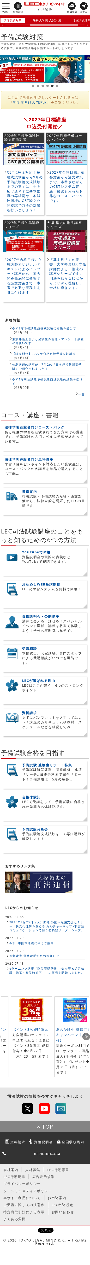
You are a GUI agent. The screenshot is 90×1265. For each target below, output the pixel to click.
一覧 (81, 394)
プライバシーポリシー (22, 1183)
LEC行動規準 (14, 1176)
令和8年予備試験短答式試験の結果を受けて (44, 328)
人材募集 (32, 1169)
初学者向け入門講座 (30, 102)
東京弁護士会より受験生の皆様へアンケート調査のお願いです (48, 341)
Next (86, 1037)
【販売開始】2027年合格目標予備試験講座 (44, 354)
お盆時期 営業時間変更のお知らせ (34, 956)
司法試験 (44, 9)
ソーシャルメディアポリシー (27, 1191)
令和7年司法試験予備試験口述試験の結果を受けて (47, 381)
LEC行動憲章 (58, 1169)
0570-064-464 (47, 1154)
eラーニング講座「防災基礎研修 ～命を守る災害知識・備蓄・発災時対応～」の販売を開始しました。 (46, 970)
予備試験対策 (13, 20)
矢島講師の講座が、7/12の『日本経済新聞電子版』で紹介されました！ (47, 366)
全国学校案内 (73, 1142)
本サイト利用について (22, 1197)
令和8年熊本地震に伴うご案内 (31, 943)
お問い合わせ (63, 1212)
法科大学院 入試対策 (47, 20)
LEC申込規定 (62, 1204)
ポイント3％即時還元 (30, 1029)
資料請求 (17, 1142)
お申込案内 (57, 1197)
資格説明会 (43, 1142)
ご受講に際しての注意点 (24, 1204)
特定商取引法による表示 (24, 1212)
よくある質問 (14, 1219)
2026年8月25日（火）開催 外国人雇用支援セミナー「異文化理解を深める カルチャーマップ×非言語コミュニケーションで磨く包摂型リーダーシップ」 (46, 926)
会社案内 (10, 1169)
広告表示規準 (43, 1176)
